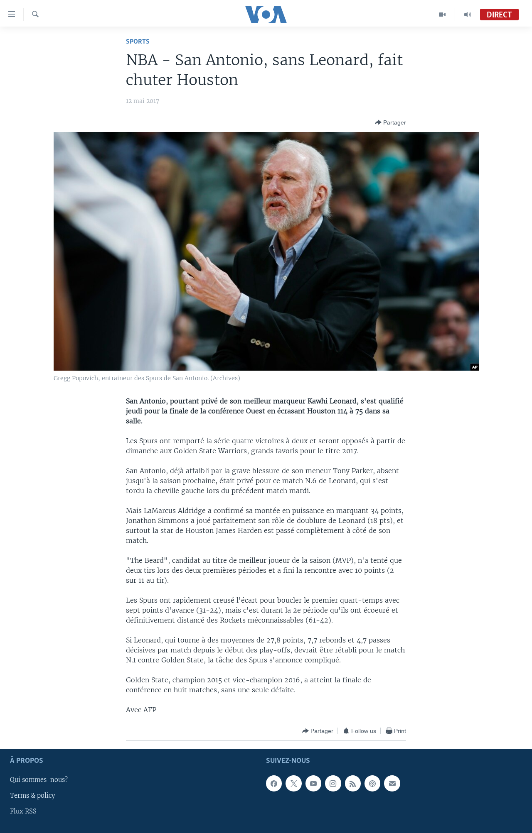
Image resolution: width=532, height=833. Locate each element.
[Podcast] (372, 783)
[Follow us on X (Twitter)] (293, 783)
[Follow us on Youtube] (313, 783)
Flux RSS (23, 812)
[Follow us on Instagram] (333, 783)
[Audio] (467, 14)
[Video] (442, 14)
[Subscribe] (392, 783)
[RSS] (353, 783)
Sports (138, 41)
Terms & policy (32, 796)
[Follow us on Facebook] (274, 783)
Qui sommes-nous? (39, 780)
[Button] (390, 122)
